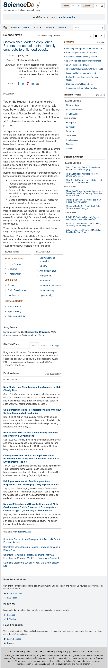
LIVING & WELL (70, 135)
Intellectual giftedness (50, 285)
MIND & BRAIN (70, 118)
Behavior (70, 131)
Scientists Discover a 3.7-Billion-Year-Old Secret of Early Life (31, 564)
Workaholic (45, 275)
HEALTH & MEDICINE (72, 101)
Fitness (69, 144)
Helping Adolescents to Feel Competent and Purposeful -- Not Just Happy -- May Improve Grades (31, 483)
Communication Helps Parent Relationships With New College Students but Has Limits (32, 411)
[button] (91, 36)
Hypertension (14, 273)
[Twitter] (23, 83)
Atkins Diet (45, 280)
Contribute (37, 651)
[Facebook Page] (73, 5)
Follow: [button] (65, 5)
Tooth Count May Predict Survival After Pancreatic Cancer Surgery (83, 168)
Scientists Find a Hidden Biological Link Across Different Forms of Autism (31, 541)
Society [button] (48, 27)
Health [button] (14, 27)
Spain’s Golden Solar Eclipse (79, 64)
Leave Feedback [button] (14, 638)
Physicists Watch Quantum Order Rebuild (84, 68)
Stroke (11, 285)
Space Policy (14, 311)
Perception (71, 122)
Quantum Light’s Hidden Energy (80, 83)
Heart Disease (15, 264)
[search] (102, 27)
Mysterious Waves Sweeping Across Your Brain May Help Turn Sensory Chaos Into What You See (84, 193)
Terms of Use (93, 651)
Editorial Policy (77, 651)
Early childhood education (47, 259)
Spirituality (70, 126)
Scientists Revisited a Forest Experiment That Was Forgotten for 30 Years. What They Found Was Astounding (32, 556)
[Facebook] (18, 83)
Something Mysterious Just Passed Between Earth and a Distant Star (31, 548)
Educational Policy (17, 316)
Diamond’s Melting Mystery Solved (81, 56)
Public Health (14, 306)
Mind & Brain (10, 279)
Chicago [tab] (54, 345)
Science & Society (13, 300)
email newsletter (66, 17)
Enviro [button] (37, 27)
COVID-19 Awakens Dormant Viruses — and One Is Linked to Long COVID (84, 218)
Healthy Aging (72, 113)
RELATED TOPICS (11, 252)
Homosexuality (47, 290)
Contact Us (12, 643)
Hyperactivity (46, 295)
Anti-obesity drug (48, 270)
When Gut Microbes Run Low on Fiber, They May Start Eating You (83, 224)
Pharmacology (72, 105)
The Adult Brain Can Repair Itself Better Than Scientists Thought (83, 207)
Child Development (17, 290)
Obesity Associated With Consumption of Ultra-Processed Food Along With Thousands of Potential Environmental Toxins (31, 458)
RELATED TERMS (43, 252)
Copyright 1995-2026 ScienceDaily (20, 655)
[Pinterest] (28, 83)
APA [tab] (43, 345)
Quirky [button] (61, 27)
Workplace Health (74, 109)
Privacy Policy (62, 651)
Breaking (69, 41)
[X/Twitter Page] (78, 5)
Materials (8, 332)
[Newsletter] (102, 5)
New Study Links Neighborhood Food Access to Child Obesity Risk (32, 388)
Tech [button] (25, 27)
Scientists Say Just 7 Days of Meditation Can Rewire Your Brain (84, 230)
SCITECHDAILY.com (23, 532)
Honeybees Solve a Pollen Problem (81, 88)
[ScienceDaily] (21, 4)
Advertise (49, 651)
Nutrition (70, 148)
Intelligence (13, 295)
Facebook (11, 614)
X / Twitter (11, 619)
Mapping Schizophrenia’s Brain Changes (84, 48)
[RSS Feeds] (96, 5)
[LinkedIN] (32, 83)
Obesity (43, 265)
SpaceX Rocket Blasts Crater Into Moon (83, 60)
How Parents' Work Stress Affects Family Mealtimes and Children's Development (30, 434)
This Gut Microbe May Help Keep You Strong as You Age (83, 174)
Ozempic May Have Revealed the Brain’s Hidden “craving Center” (84, 200)
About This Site (16, 651)
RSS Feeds (12, 597)
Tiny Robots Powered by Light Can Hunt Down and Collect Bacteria (84, 181)
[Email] (37, 83)
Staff (28, 651)
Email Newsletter (14, 593)
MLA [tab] (34, 345)
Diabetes (12, 268)
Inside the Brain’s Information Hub (81, 72)
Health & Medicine (13, 258)
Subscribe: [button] (87, 5)
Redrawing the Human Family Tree (81, 52)
